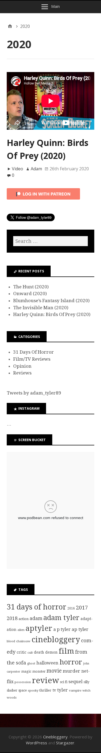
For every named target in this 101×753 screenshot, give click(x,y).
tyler (62, 690)
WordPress (36, 742)
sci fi (63, 682)
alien (21, 630)
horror (71, 662)
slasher (12, 690)
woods (12, 697)
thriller (45, 690)
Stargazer (65, 742)
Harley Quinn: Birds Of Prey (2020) (51, 314)
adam (36, 618)
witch (86, 690)
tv (54, 690)
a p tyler (62, 629)
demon (51, 652)
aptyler (39, 628)
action (24, 619)
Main (55, 6)
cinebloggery (56, 639)
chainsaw (23, 641)
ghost (31, 663)
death (39, 652)
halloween (47, 663)
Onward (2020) (30, 293)
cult (30, 652)
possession (23, 682)
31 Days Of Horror (33, 352)
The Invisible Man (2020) (40, 307)
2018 (12, 618)
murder (71, 671)
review (45, 680)
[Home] (10, 26)
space (22, 690)
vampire (75, 690)
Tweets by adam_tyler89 (34, 393)
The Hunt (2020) (31, 286)
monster (39, 671)
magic (26, 671)
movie (54, 671)
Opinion (22, 366)
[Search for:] (50, 241)
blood (11, 641)
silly (86, 682)
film (66, 651)
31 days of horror (36, 607)
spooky (33, 690)
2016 (71, 608)
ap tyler (80, 629)
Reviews (22, 373)
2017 (82, 607)
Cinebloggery (55, 736)
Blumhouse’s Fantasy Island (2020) (51, 300)
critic (21, 652)
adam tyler (61, 618)
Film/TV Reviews (31, 359)
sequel (75, 681)
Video (17, 169)
